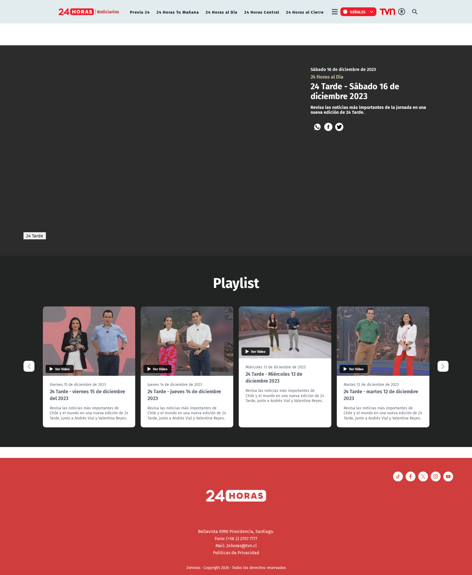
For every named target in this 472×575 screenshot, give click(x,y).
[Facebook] (328, 127)
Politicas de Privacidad (236, 552)
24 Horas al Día (221, 12)
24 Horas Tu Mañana (178, 12)
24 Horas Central (261, 12)
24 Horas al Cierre (305, 12)
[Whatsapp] (317, 127)
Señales (358, 12)
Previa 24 (140, 12)
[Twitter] (339, 127)
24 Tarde (34, 236)
